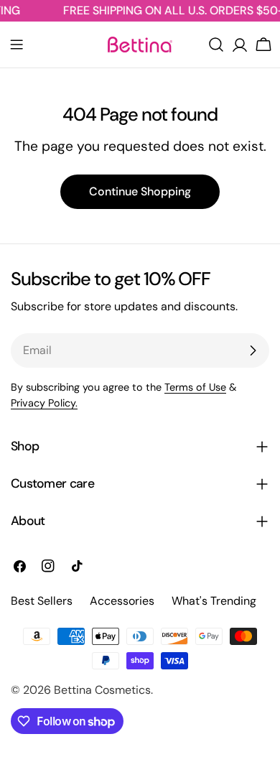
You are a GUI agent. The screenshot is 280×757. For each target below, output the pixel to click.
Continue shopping (140, 191)
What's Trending (214, 600)
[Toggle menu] (16, 44)
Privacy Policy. (44, 402)
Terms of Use (195, 387)
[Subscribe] (253, 350)
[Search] (216, 44)
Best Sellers (42, 600)
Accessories (122, 600)
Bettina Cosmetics (102, 689)
